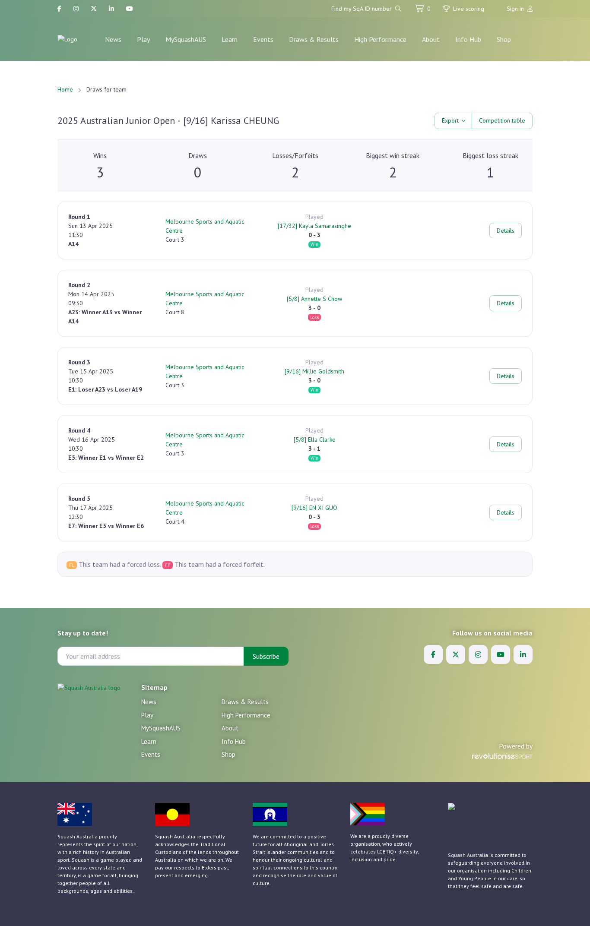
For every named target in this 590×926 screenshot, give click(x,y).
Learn (230, 39)
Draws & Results (314, 39)
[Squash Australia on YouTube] (129, 8)
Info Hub (468, 39)
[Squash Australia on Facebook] (59, 8)
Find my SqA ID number (362, 9)
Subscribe (266, 656)
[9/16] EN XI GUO (314, 508)
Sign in (516, 9)
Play (143, 39)
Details (505, 230)
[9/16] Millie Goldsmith (314, 371)
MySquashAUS (185, 39)
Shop (504, 39)
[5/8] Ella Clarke (315, 439)
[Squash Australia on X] (94, 8)
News (113, 39)
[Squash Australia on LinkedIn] (111, 8)
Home (65, 89)
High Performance (380, 39)
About (431, 39)
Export (450, 120)
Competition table (502, 120)
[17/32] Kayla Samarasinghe (314, 226)
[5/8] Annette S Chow (314, 299)
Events (263, 39)
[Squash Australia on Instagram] (76, 8)
